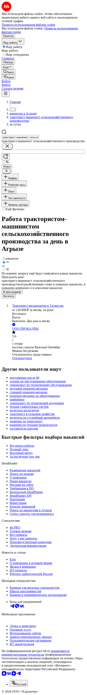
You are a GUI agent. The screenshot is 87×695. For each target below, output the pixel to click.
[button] (6, 81)
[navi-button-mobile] (6, 93)
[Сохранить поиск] (6, 157)
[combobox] (20, 137)
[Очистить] (7, 146)
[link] (8, 71)
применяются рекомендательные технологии (35, 652)
